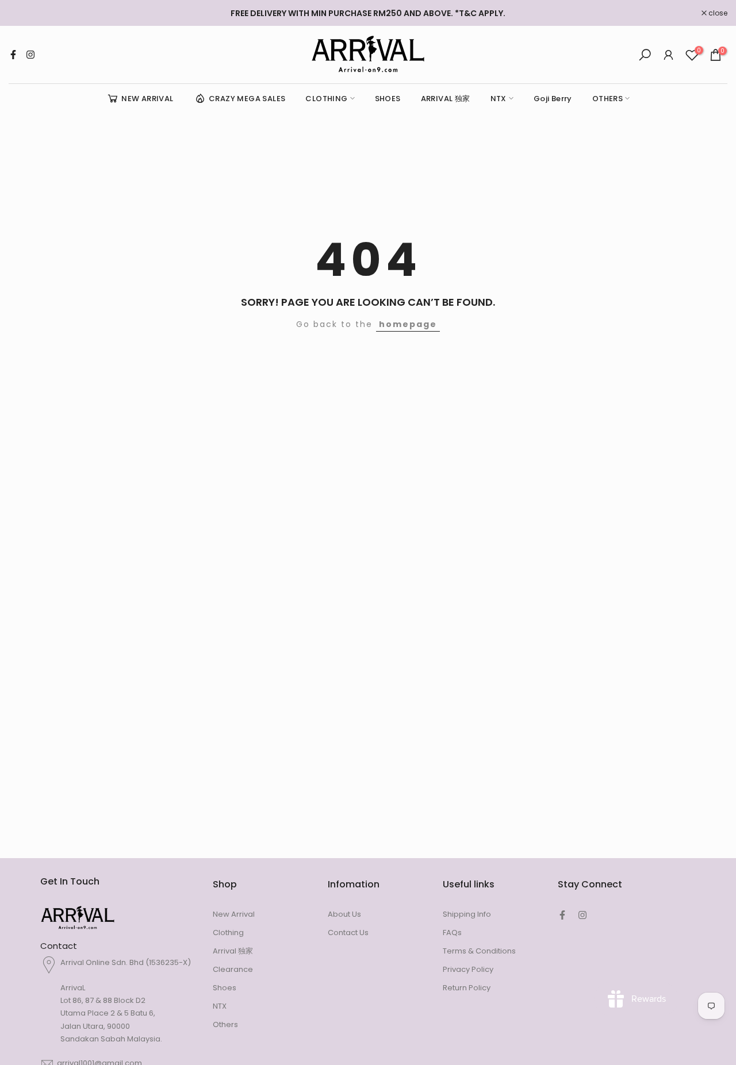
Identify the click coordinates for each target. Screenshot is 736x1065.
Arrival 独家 (233, 950)
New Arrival (234, 914)
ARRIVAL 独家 (445, 98)
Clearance (233, 969)
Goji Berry (553, 98)
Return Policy (466, 987)
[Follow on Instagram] (30, 54)
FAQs (452, 932)
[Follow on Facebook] (13, 54)
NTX (498, 98)
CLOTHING (326, 98)
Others (225, 1024)
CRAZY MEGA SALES (247, 98)
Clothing (228, 932)
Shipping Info (467, 914)
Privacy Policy (468, 969)
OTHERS (607, 98)
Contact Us (348, 932)
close (24, 13)
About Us (344, 914)
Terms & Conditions (479, 950)
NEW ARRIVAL (147, 98)
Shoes (224, 987)
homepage (408, 324)
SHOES (388, 98)
